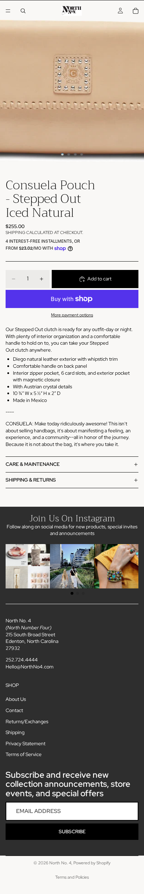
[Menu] (8, 11)
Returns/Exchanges (27, 721)
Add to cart (99, 279)
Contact (14, 710)
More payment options (72, 315)
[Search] (23, 11)
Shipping (15, 732)
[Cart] (135, 11)
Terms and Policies (72, 877)
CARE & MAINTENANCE (33, 464)
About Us (16, 699)
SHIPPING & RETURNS (31, 480)
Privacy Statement (25, 743)
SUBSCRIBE (72, 831)
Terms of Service (24, 754)
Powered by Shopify (91, 863)
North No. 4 (60, 863)
